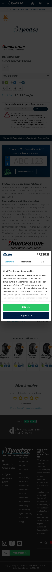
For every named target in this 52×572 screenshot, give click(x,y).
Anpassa (24, 315)
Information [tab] (26, 262)
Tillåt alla (26, 307)
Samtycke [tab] (9, 262)
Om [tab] (42, 262)
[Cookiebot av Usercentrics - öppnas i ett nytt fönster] (37, 254)
